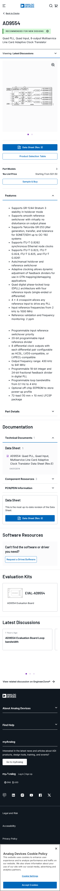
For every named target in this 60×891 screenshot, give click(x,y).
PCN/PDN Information (18, 488)
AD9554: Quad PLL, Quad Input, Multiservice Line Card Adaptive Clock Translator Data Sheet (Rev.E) (31, 459)
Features (10, 195)
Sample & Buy (30, 181)
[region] (30, 867)
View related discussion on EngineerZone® (26, 681)
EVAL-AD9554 (35, 593)
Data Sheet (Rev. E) (32, 147)
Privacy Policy (10, 838)
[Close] (56, 848)
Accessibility (9, 825)
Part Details (12, 411)
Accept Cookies (30, 885)
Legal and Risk (10, 813)
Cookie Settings (30, 876)
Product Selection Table (33, 156)
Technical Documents (20, 437)
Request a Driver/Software (21, 559)
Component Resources (21, 479)
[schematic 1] (30, 96)
